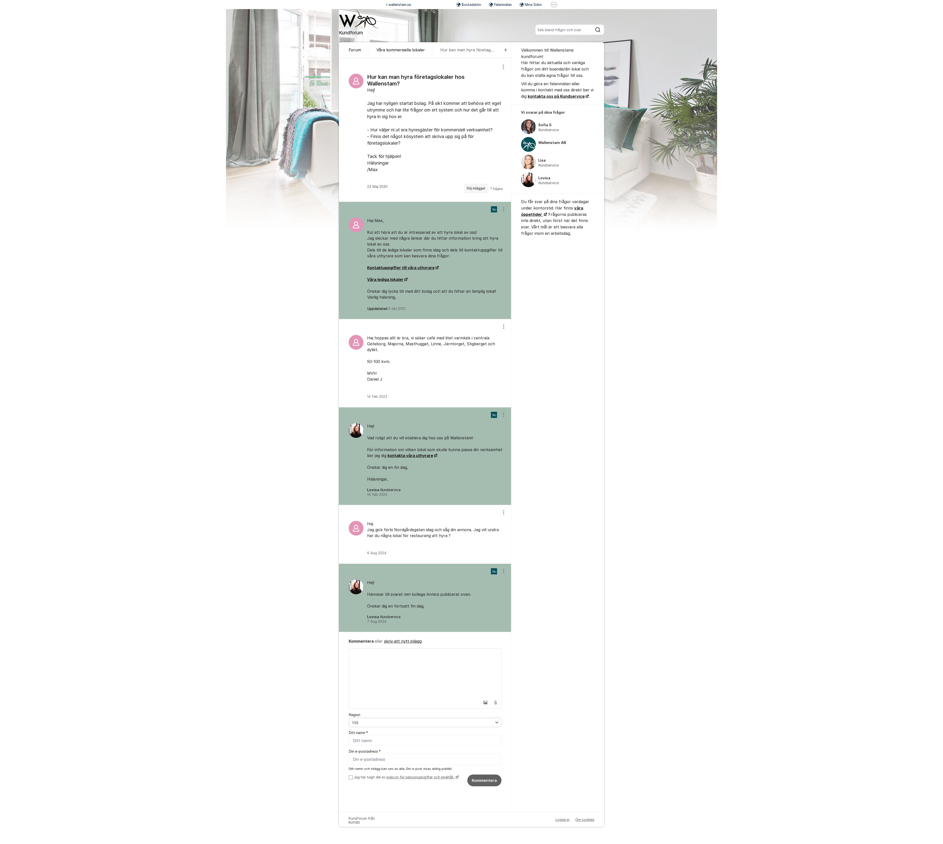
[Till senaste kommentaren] (506, 50)
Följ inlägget (476, 188)
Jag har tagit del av (404, 777)
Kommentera (484, 780)
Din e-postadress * (365, 751)
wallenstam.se (399, 4)
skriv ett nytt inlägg (403, 641)
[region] (425, 130)
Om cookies (584, 819)
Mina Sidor (533, 4)
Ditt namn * (358, 733)
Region (354, 715)
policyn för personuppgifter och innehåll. (421, 777)
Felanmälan (503, 4)
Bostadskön (471, 4)
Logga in (562, 819)
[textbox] (425, 673)
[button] (485, 702)
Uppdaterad (386, 308)
